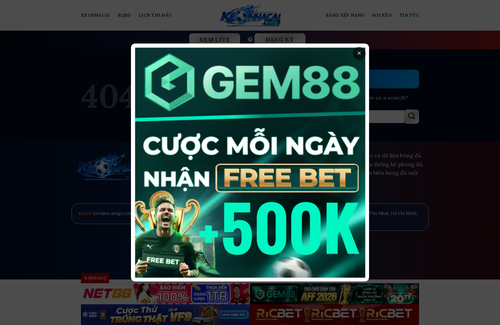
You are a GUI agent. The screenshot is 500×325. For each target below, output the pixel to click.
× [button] (359, 53)
